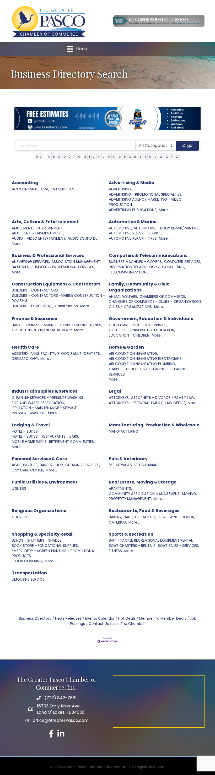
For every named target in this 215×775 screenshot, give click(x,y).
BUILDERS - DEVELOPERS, (32, 306)
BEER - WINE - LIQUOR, (176, 517)
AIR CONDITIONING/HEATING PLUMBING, (142, 363)
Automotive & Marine (133, 222)
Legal (115, 391)
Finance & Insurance (34, 319)
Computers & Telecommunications (148, 255)
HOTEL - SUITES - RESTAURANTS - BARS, (45, 436)
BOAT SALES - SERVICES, (178, 545)
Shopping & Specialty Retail (43, 534)
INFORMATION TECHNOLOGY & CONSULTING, (147, 267)
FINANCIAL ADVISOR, (55, 330)
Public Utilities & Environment (45, 482)
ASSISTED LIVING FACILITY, (34, 353)
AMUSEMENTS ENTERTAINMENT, (37, 228)
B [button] (54, 157)
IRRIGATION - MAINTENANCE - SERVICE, (45, 407)
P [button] (125, 157)
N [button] (114, 157)
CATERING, (118, 522)
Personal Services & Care (39, 459)
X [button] (167, 157)
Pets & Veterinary (128, 459)
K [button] (99, 157)
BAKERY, (115, 517)
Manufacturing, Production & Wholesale (154, 425)
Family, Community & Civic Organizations (139, 287)
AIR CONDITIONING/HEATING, (133, 353)
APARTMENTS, (120, 488)
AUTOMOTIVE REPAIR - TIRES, (133, 238)
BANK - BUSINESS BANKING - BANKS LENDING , (50, 325)
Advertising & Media (131, 183)
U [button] (150, 157)
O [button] (120, 157)
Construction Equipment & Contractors (56, 284)
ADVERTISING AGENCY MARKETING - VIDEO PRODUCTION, (145, 202)
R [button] (135, 157)
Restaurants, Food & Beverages (144, 511)
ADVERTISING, (120, 189)
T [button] (145, 157)
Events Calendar (100, 618)
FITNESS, (116, 550)
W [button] (161, 157)
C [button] (59, 157)
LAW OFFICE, (175, 402)
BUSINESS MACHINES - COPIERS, (136, 261)
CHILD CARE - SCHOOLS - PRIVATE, (138, 325)
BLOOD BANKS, (69, 353)
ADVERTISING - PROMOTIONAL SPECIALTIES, (145, 194)
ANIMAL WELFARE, (123, 296)
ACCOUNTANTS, (25, 189)
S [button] (140, 157)
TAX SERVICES (62, 189)
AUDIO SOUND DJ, (83, 238)
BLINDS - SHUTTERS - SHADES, (37, 540)
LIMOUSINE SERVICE (28, 579)
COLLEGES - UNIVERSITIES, (131, 330)
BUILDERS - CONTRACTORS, (35, 290)
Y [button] (172, 157)
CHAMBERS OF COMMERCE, (162, 296)
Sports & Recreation (131, 534)
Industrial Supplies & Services (44, 391)
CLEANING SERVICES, (82, 465)
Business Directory (35, 618)
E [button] (69, 157)
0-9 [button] (39, 157)
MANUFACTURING (123, 431)
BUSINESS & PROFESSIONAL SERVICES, (63, 267)
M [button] (109, 157)
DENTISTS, (92, 353)
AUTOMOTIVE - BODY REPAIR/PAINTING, (167, 228)
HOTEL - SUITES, (25, 431)
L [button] (103, 157)
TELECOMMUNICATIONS (129, 272)
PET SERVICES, (121, 465)
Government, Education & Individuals (151, 319)
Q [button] (130, 157)
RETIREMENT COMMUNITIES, (72, 441)
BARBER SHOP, (52, 465)
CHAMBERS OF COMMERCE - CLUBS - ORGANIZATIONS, (155, 301)
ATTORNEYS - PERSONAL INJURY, (136, 402)
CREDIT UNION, (24, 330)
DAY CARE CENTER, (28, 470)
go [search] (189, 145)
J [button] (94, 157)
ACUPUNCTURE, (25, 465)
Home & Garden (126, 347)
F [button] (74, 157)
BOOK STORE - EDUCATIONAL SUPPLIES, (45, 545)
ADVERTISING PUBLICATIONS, (133, 209)
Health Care (25, 347)
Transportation (29, 573)
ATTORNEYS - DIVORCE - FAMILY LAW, (163, 397)
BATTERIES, (21, 267)
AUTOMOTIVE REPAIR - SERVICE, (135, 233)
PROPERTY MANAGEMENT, (130, 498)
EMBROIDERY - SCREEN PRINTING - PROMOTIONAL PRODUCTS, (53, 553)
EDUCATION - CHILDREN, (129, 335)
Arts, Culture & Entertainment (45, 222)
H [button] (85, 157)
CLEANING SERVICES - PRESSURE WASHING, (48, 397)
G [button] (79, 157)
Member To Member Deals (162, 618)
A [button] (49, 157)
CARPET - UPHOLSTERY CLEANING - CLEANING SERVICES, (148, 372)
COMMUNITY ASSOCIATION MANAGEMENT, (144, 493)
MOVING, (189, 493)
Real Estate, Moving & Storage (142, 482)
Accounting (25, 183)
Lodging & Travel (31, 425)
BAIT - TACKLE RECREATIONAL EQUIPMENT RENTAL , (152, 540)
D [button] (64, 157)
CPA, (45, 189)
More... (164, 209)
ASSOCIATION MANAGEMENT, (76, 261)
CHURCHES (21, 517)
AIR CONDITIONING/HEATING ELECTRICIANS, (145, 358)
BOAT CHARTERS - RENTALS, (132, 545)
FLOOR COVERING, (27, 561)
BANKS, (96, 325)
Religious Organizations (39, 511)
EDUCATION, (164, 330)
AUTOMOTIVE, (120, 228)
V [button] (155, 157)
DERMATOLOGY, (25, 358)
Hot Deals (127, 618)
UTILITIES (19, 488)
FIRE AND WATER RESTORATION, (38, 402)
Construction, (67, 306)
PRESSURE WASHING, (29, 413)
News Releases (68, 618)
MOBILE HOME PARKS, (29, 441)
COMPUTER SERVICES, (182, 261)
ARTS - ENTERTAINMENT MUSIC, (38, 233)
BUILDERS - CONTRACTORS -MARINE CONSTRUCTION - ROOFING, (58, 298)
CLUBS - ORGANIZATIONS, (131, 306)
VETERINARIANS (147, 465)
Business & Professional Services (48, 255)
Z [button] (177, 157)
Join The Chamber (128, 623)
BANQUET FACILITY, (140, 517)
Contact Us (99, 623)
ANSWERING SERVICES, (31, 261)
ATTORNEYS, (119, 397)
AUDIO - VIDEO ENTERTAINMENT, (39, 238)
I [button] (89, 157)
